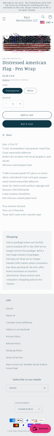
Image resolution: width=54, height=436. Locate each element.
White (30, 90)
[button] (3, 18)
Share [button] (9, 135)
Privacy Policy (13, 336)
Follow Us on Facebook (18, 329)
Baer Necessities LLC (21, 431)
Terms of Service (14, 357)
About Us (10, 315)
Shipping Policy (14, 350)
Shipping (5, 80)
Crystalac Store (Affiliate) (19, 322)
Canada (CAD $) (25, 409)
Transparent (12, 90)
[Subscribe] (44, 388)
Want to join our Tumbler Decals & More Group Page (26, 366)
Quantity (6, 97)
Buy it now (27, 123)
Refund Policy (13, 343)
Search (9, 308)
